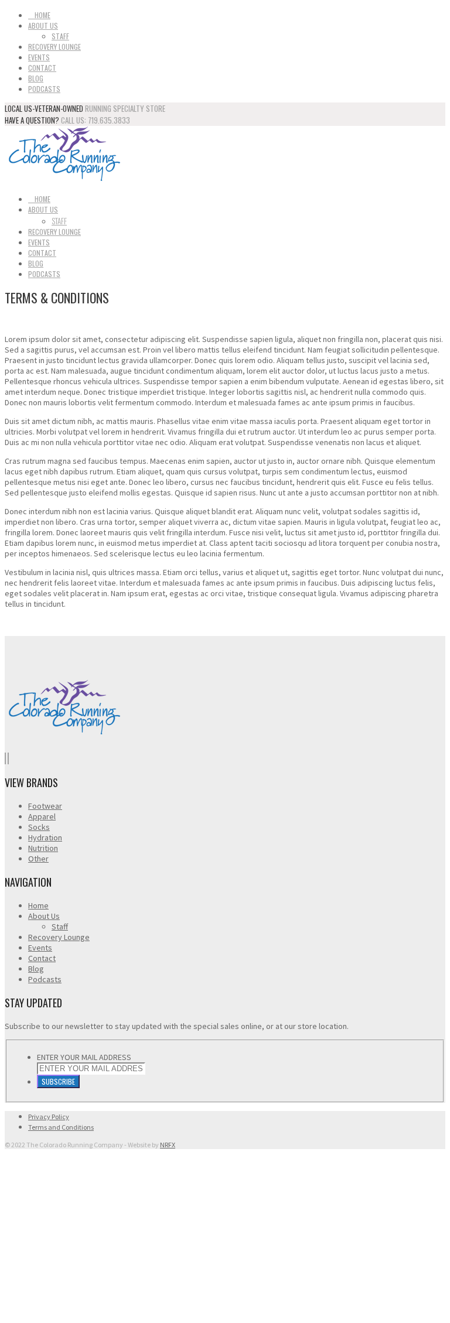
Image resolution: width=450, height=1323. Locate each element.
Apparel (42, 816)
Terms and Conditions (61, 1127)
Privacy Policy (48, 1116)
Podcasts (44, 89)
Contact (42, 68)
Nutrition (43, 848)
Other (38, 858)
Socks (39, 827)
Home (42, 15)
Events (39, 57)
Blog (35, 78)
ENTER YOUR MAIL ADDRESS (84, 1057)
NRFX (167, 1144)
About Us (43, 25)
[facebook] (5, 758)
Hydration (45, 837)
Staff (60, 36)
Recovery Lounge (54, 47)
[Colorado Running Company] (63, 178)
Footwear (45, 806)
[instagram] (8, 758)
